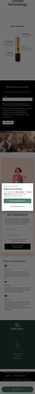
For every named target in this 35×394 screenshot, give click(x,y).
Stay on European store (17, 206)
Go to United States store (17, 201)
